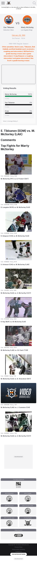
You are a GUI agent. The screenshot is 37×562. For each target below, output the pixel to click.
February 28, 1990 (18, 35)
